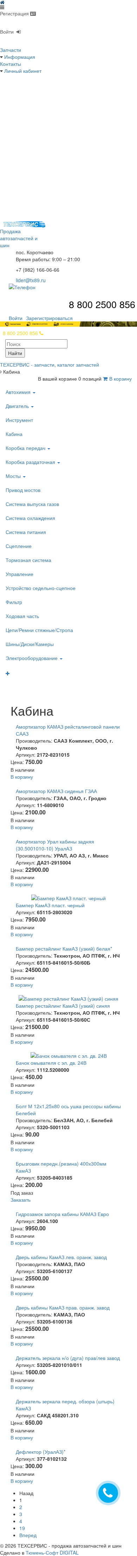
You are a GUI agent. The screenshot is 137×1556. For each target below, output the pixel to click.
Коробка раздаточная (31, 461)
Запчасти (10, 49)
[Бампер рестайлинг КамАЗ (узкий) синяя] (68, 997)
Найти (15, 352)
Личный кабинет (22, 70)
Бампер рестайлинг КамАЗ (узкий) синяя (63, 1005)
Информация (19, 56)
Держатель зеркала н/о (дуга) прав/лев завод (68, 1357)
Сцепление (19, 545)
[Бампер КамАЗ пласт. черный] (68, 897)
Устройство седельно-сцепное (41, 587)
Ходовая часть (22, 615)
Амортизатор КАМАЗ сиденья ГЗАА (56, 790)
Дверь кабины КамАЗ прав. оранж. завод (63, 1307)
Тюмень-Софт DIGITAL (52, 1552)
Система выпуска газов (32, 503)
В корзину (120, 378)
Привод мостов (23, 489)
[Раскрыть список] (65, 674)
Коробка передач (26, 447)
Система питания (26, 531)
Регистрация (15, 13)
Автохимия (19, 391)
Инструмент (19, 419)
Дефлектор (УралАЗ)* (40, 1451)
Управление (19, 573)
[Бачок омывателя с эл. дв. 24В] (69, 1054)
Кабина (14, 433)
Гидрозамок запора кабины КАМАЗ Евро (62, 1213)
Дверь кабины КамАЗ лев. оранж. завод (61, 1256)
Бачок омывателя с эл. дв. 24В (51, 1062)
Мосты (14, 475)
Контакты (10, 63)
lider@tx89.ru (31, 280)
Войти (8, 31)
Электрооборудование (32, 657)
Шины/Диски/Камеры (30, 643)
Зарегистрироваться (49, 317)
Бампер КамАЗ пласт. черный (50, 905)
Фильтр (14, 601)
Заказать (21, 1199)
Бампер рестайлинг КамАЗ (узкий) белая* (64, 948)
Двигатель (18, 405)
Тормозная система (28, 559)
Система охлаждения (30, 517)
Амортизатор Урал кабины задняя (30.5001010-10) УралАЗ (55, 845)
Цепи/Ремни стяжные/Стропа (39, 629)
